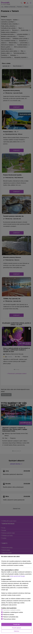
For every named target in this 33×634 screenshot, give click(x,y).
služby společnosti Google (17, 576)
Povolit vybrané (16, 628)
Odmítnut (16, 631)
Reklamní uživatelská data (10, 617)
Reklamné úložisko (8, 614)
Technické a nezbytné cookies (11, 610)
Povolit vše (16, 624)
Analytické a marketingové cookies (13, 612)
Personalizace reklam (9, 619)
